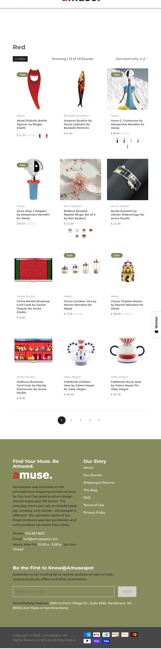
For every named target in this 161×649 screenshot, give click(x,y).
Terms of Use (93, 505)
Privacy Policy (94, 512)
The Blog (90, 490)
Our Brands (92, 475)
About (88, 468)
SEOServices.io (64, 640)
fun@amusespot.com (40, 539)
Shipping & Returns (98, 482)
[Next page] (99, 420)
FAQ (86, 497)
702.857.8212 (35, 533)
